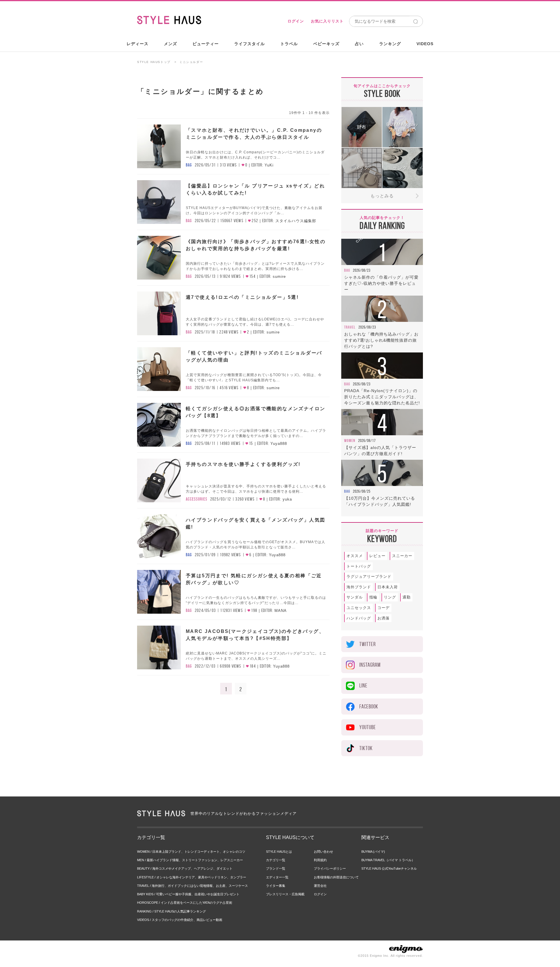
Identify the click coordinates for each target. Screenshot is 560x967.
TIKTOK (366, 748)
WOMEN (349, 440)
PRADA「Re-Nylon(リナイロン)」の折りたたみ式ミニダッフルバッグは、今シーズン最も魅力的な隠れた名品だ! (382, 396)
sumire (279, 276)
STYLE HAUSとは (279, 851)
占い (359, 43)
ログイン (296, 21)
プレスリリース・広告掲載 (285, 894)
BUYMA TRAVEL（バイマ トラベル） (388, 860)
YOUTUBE (367, 727)
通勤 (406, 597)
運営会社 (320, 885)
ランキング (390, 43)
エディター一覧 (277, 877)
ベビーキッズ (326, 43)
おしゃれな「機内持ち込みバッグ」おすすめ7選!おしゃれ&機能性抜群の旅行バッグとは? (381, 340)
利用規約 (320, 860)
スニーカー (402, 556)
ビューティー (205, 43)
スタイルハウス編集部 (295, 221)
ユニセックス (358, 608)
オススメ (354, 556)
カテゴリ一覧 (275, 860)
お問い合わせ (323, 851)
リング (390, 597)
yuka (287, 499)
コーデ (383, 608)
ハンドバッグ (358, 618)
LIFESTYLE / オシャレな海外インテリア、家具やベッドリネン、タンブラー (191, 877)
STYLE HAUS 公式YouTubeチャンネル (389, 868)
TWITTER (367, 644)
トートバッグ (358, 566)
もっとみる (382, 195)
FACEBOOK (368, 706)
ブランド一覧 (275, 868)
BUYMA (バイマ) (373, 851)
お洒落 (383, 618)
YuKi (269, 165)
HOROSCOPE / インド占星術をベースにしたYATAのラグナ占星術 (184, 902)
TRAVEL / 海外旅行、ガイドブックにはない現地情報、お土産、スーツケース (192, 885)
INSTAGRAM (370, 665)
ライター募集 (275, 885)
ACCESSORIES (196, 499)
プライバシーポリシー (330, 868)
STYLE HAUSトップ (154, 62)
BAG (189, 165)
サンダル (354, 597)
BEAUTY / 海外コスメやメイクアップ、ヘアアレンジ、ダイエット (184, 868)
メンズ (170, 43)
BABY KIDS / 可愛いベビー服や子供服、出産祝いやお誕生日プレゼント (188, 894)
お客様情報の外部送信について (336, 877)
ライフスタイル (249, 43)
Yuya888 (278, 443)
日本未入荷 (387, 587)
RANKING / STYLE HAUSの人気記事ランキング (171, 911)
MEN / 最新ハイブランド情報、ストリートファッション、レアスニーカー (190, 860)
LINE (363, 685)
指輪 (373, 597)
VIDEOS (424, 43)
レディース (137, 43)
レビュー (377, 556)
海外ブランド (358, 587)
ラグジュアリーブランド (368, 576)
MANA (280, 610)
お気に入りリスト (327, 21)
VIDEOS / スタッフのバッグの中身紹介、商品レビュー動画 (179, 920)
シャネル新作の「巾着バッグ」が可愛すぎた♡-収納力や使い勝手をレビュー (381, 283)
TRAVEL (350, 327)
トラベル (289, 43)
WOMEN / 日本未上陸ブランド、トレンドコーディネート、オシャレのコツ (191, 851)
